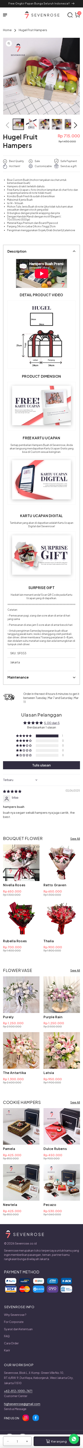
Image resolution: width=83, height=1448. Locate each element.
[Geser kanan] (75, 125)
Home (7, 30)
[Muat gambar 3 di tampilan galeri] (44, 124)
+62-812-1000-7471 (18, 1391)
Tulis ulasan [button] (41, 765)
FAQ (7, 1336)
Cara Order (11, 1343)
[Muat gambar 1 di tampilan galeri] (18, 124)
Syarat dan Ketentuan (18, 1329)
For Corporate (14, 1322)
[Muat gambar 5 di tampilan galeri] (69, 124)
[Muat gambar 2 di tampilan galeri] (31, 124)
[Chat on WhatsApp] (74, 1439)
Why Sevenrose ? (15, 1314)
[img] (12, 791)
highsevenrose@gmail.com (22, 1404)
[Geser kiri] (7, 125)
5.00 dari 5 (52, 723)
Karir (7, 1350)
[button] (7, 15)
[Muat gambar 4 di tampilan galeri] (57, 124)
